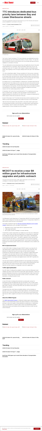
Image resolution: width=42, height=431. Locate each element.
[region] (21, 428)
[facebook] (17, 29)
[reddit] (22, 29)
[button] (3, 2)
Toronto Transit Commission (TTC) (14, 24)
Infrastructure (5, 8)
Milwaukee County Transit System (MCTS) (16, 183)
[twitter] (21, 29)
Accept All (37, 428)
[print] (39, 29)
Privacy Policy (4, 429)
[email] (24, 29)
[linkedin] (19, 29)
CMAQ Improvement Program (10, 300)
